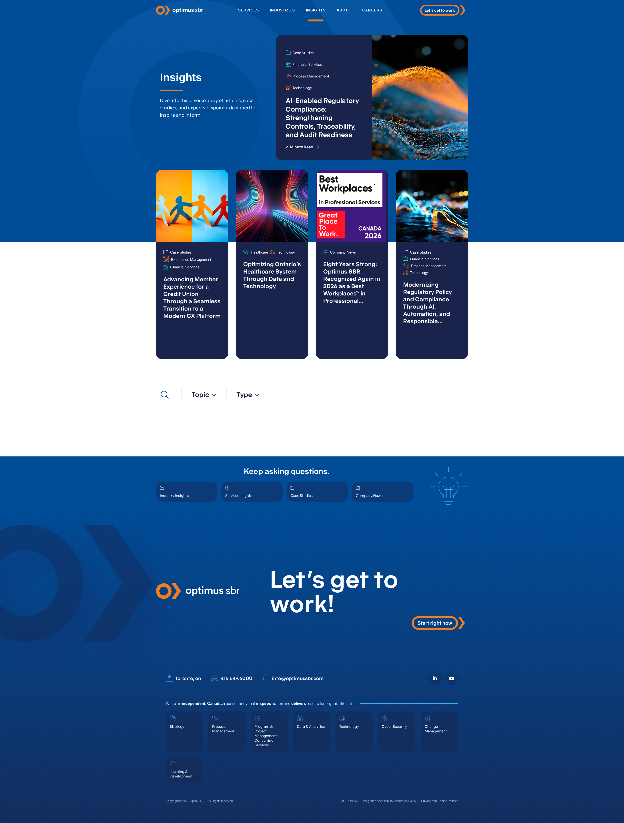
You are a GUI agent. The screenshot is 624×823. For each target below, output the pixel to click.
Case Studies (302, 495)
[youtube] (451, 678)
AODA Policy (349, 801)
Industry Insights (174, 495)
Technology (349, 726)
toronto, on (188, 678)
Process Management (223, 728)
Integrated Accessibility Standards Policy (389, 801)
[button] (204, 394)
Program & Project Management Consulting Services (265, 735)
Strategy (177, 726)
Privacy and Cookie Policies (439, 801)
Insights (316, 10)
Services (248, 10)
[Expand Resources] (165, 395)
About (344, 10)
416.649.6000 (237, 678)
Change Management (436, 728)
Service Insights (238, 495)
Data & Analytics (311, 726)
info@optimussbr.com (298, 678)
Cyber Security (394, 726)
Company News (369, 495)
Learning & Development (181, 773)
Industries (282, 10)
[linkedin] (435, 678)
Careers (372, 10)
